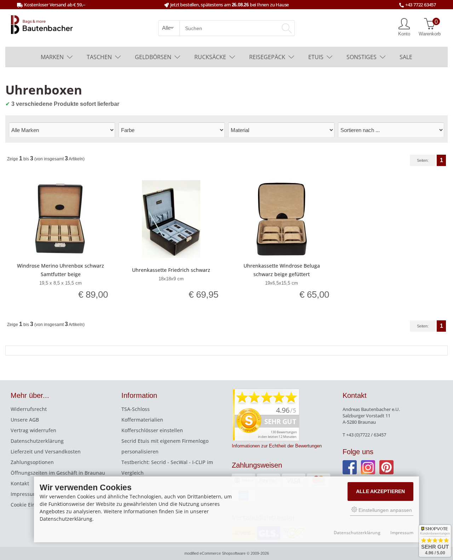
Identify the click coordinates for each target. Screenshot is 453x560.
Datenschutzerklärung (37, 441)
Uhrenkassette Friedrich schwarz (171, 270)
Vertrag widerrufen (33, 430)
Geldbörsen (153, 57)
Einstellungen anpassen (384, 510)
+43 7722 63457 (420, 4)
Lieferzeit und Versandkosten (46, 451)
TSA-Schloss (135, 409)
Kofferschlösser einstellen (152, 430)
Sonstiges (361, 57)
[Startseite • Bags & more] (42, 24)
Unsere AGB (25, 419)
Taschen (99, 57)
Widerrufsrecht (29, 409)
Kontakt (20, 483)
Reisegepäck (267, 57)
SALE (406, 57)
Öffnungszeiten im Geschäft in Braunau (58, 472)
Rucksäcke (210, 57)
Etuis (315, 57)
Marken (52, 57)
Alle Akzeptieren (380, 491)
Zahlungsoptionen (32, 462)
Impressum (24, 494)
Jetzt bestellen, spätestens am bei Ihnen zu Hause (229, 4)
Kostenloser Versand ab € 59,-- (54, 4)
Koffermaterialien (142, 419)
